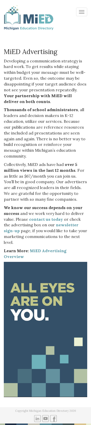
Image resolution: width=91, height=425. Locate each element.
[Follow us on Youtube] (45, 418)
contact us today (46, 219)
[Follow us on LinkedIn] (37, 418)
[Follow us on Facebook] (53, 418)
